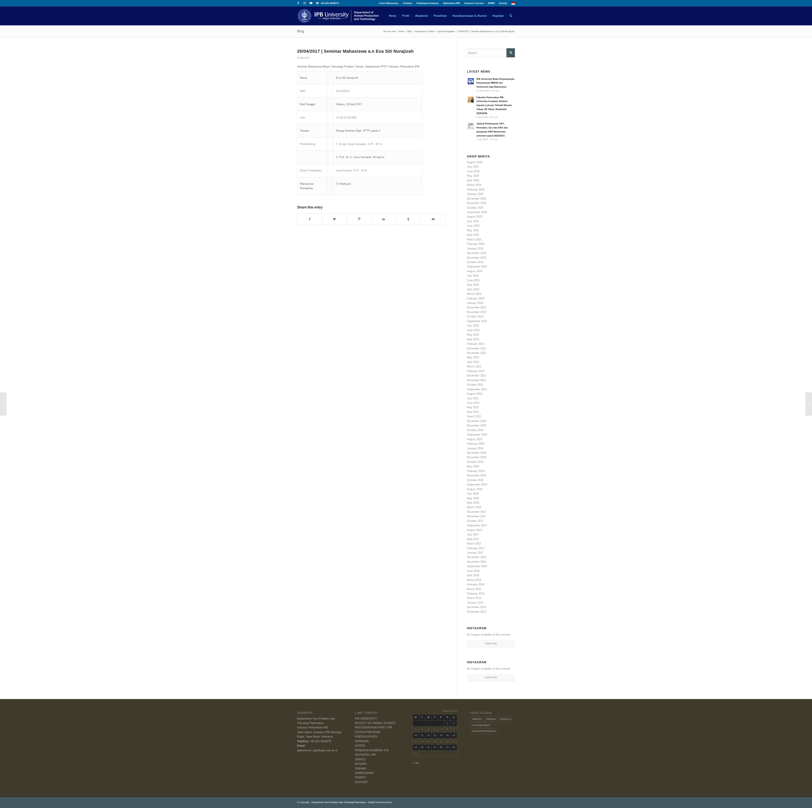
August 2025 (474, 216)
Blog (300, 31)
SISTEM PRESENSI (367, 732)
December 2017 (476, 511)
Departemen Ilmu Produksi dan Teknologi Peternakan (338, 802)
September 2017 (477, 525)
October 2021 (475, 384)
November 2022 (476, 352)
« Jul (415, 763)
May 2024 (473, 284)
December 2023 (476, 307)
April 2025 (473, 234)
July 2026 (473, 166)
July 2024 (473, 275)
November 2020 (476, 425)
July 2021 (473, 398)
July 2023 (473, 325)
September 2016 (477, 566)
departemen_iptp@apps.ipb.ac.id (317, 750)
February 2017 (475, 548)
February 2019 (475, 471)
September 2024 (477, 266)
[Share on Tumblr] (408, 219)
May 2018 (473, 498)
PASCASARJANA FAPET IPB (373, 727)
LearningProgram (481, 725)
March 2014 (474, 598)
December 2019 (476, 452)
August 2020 (474, 439)
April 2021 (473, 412)
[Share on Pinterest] (359, 219)
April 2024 (473, 289)
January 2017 (475, 552)
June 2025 (473, 225)
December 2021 (476, 375)
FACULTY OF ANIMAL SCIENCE (375, 723)
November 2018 (476, 475)
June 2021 (473, 402)
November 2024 (476, 257)
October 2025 (475, 207)
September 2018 (477, 484)
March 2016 (474, 580)
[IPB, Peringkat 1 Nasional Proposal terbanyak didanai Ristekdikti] (3, 404)
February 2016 (475, 584)
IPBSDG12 (505, 719)
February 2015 (475, 593)
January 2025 (475, 248)
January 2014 (475, 602)
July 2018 (473, 493)
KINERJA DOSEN (366, 736)
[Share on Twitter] (334, 219)
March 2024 (474, 293)
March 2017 (474, 543)
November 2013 (476, 611)
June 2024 (473, 280)
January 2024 (475, 303)
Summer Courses (474, 3)
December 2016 (476, 557)
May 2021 (473, 407)
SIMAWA (360, 768)
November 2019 (476, 457)
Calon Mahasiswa (388, 3)
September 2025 (477, 212)
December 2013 (476, 607)
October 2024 (475, 262)
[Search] (511, 16)
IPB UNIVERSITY (366, 718)
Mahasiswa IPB (451, 3)
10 (415, 735)
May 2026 (473, 175)
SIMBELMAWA (364, 773)
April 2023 (473, 339)
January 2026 (475, 194)
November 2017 (476, 516)
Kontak (503, 3)
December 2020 (476, 421)
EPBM (491, 3)
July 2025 (473, 221)
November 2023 (476, 312)
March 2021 (474, 416)
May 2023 (473, 334)
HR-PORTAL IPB (365, 754)
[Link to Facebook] (298, 3)
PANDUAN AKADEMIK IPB (372, 750)
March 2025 (474, 239)
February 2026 (475, 189)
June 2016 (473, 570)
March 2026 (474, 184)
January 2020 (475, 448)
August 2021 (474, 393)
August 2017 (474, 530)
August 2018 (474, 489)
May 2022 (473, 357)
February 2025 (475, 243)
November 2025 (476, 203)
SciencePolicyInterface (484, 731)
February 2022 (475, 371)
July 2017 (473, 534)
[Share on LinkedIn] (384, 219)
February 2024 (475, 298)
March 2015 (474, 589)
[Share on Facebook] (309, 219)
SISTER (360, 745)
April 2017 (473, 539)
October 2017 (475, 521)
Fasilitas (407, 3)
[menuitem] (389, 3)
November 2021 (476, 380)
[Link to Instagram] (305, 3)
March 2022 (474, 366)
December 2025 (476, 198)
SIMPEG (360, 759)
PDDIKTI (360, 777)
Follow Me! (491, 643)
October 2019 (475, 461)
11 (422, 735)
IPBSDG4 (491, 719)
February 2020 (475, 443)
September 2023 (477, 321)
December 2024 (476, 253)
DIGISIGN (361, 782)
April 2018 (473, 502)
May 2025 (473, 230)
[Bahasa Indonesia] (513, 4)
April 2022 (473, 362)
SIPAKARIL (362, 741)
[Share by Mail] (433, 219)
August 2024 (474, 271)
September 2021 (477, 389)
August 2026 (474, 162)
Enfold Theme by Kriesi (380, 802)
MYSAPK (361, 763)
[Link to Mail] (317, 3)
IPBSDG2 (477, 719)
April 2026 (473, 180)
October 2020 (475, 430)
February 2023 (475, 343)
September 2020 (477, 434)
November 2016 (476, 561)
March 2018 (474, 507)
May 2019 (473, 466)
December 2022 (476, 348)
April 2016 (473, 575)
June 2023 (473, 330)
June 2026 (473, 171)
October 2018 (475, 480)
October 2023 (475, 316)
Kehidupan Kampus (428, 3)
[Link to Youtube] (311, 3)
